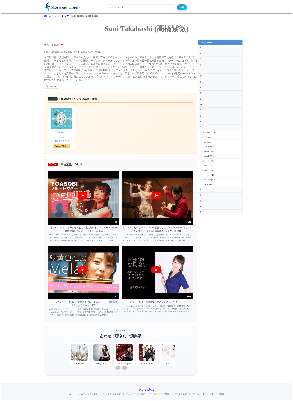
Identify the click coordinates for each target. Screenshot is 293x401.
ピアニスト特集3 (217, 394)
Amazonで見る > (61, 146)
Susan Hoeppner (208, 180)
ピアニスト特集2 (198, 394)
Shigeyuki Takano (209, 156)
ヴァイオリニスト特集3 (159, 394)
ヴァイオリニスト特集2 (135, 394)
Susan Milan (206, 184)
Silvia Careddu (207, 161)
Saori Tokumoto (208, 132)
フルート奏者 (206, 42)
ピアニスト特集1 (180, 394)
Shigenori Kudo (208, 151)
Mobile (149, 389)
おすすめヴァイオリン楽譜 (86, 394)
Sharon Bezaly (207, 146)
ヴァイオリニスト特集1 (111, 394)
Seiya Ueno (206, 142)
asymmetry (61, 132)
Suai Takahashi (207, 175)
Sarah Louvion (207, 137)
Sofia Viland (206, 165)
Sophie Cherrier (207, 170)
